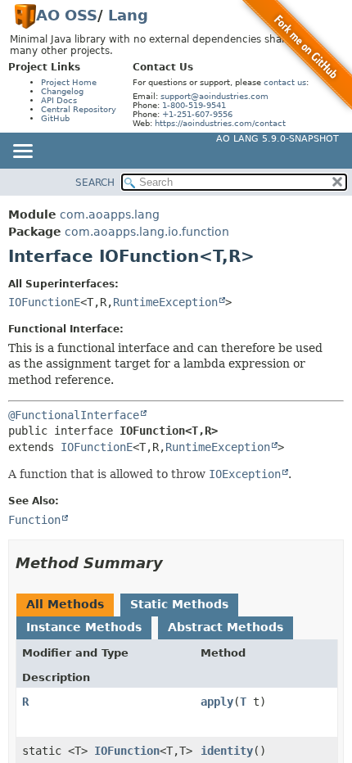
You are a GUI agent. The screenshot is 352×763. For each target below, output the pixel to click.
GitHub (55, 118)
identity (227, 750)
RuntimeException (165, 302)
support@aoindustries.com (214, 96)
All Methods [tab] (65, 604)
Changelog (62, 91)
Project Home (69, 82)
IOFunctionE (44, 302)
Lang (128, 15)
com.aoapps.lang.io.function (147, 231)
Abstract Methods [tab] (225, 627)
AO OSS (66, 15)
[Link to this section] (174, 562)
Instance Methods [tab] (84, 627)
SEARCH (95, 182)
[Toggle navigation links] (22, 152)
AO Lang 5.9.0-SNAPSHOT (277, 138)
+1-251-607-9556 (197, 114)
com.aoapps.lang (110, 214)
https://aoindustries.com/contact (220, 123)
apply (217, 701)
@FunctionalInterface (73, 415)
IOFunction (127, 750)
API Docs (59, 100)
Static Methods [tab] (179, 604)
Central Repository (78, 109)
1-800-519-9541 (194, 105)
